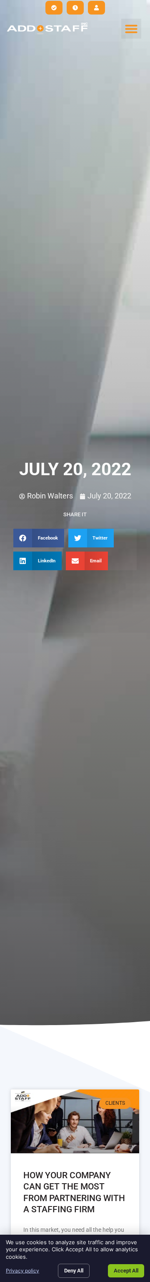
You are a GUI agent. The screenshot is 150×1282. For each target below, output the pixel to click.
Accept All (126, 1270)
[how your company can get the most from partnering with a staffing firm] (75, 1121)
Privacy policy (22, 1270)
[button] (131, 29)
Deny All (73, 1270)
